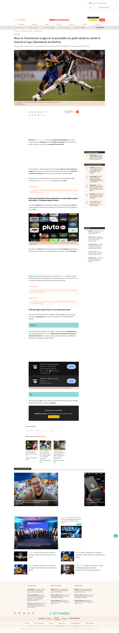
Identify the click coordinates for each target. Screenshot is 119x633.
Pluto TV (45, 430)
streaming (52, 430)
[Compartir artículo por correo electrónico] (41, 115)
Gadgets (46, 24)
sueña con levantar (40, 140)
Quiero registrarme (54, 416)
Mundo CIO (71, 24)
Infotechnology (23, 31)
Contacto (27, 623)
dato (64, 276)
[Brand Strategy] (57, 619)
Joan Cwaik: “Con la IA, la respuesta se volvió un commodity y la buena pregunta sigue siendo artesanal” (96, 170)
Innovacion (59, 24)
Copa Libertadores (38, 31)
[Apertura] (42, 619)
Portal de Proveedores (75, 623)
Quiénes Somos (62, 623)
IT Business (84, 24)
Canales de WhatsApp (38, 623)
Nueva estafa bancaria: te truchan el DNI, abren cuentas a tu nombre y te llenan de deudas (96, 203)
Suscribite (51, 623)
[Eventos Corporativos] (49, 619)
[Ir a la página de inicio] (21, 19)
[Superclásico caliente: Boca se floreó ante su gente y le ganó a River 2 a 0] (32, 445)
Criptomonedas (21, 24)
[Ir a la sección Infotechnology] (59, 20)
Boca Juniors (38, 430)
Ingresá (102, 20)
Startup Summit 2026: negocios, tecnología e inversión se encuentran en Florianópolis (96, 196)
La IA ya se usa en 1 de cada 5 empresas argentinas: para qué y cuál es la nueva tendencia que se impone (96, 187)
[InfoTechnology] (74, 619)
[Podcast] (65, 619)
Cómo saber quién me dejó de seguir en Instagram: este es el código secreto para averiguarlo (96, 157)
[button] (116, 536)
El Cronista (16, 31)
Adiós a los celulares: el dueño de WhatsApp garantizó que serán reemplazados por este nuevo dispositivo (96, 179)
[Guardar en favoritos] (77, 111)
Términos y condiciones (60, 626)
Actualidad (34, 24)
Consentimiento (76, 626)
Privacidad (69, 626)
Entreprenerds (98, 24)
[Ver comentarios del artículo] (45, 115)
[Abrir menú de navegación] (15, 20)
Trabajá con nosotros (89, 623)
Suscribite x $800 (93, 19)
